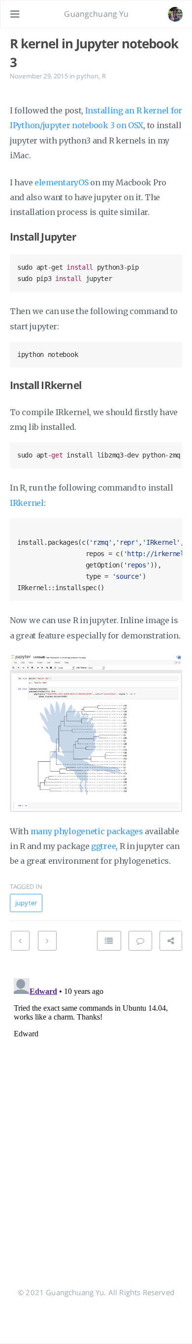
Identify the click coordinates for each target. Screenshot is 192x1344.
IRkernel (27, 503)
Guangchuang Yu (96, 13)
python (87, 75)
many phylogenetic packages (87, 831)
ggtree (103, 846)
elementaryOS (61, 182)
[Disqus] (96, 1097)
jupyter (26, 902)
